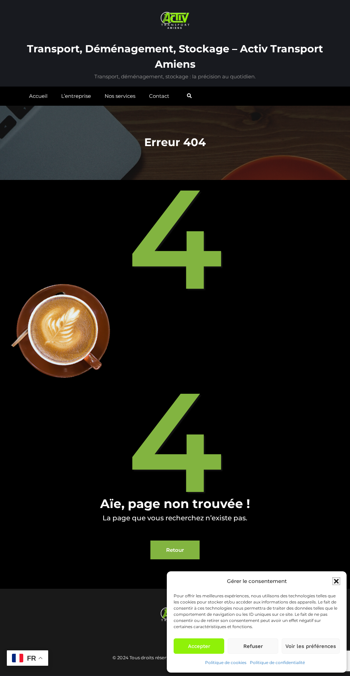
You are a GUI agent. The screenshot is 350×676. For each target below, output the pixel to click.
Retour (175, 550)
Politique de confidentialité (277, 662)
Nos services (120, 96)
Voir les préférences (310, 646)
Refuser (253, 646)
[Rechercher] (190, 96)
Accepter (199, 646)
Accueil (38, 96)
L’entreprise (76, 96)
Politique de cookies (225, 662)
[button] (336, 581)
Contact (159, 96)
